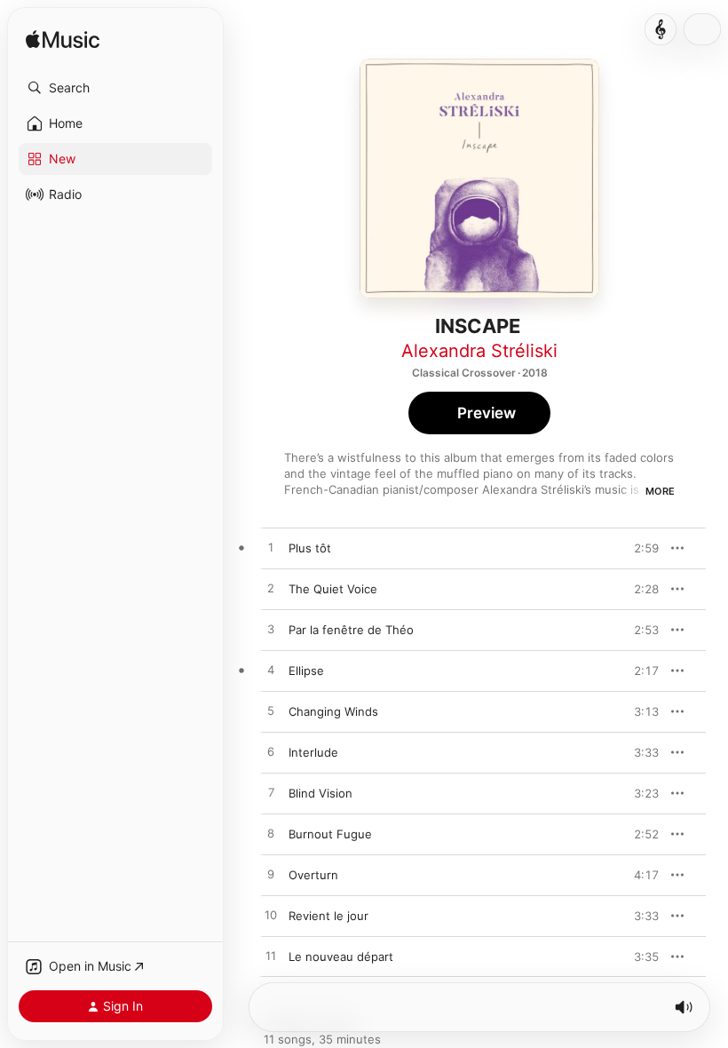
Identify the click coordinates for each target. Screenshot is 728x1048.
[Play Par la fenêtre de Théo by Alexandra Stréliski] (271, 630)
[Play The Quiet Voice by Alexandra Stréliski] (271, 589)
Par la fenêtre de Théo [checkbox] (351, 630)
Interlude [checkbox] (313, 752)
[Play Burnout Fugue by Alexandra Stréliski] (271, 834)
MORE (660, 491)
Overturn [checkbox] (313, 875)
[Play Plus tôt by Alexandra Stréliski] (271, 548)
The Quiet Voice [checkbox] (333, 589)
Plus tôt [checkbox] (310, 548)
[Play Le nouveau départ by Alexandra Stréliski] (271, 957)
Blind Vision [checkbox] (320, 793)
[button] (115, 88)
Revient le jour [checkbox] (328, 916)
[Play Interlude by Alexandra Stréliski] (271, 752)
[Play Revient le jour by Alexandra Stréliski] (271, 916)
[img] (62, 40)
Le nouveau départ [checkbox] (341, 956)
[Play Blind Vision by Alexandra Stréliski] (271, 793)
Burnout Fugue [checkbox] (330, 834)
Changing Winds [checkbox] (333, 711)
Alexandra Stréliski (479, 350)
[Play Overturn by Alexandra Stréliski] (271, 875)
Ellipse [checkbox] (306, 670)
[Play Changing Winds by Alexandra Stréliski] (271, 711)
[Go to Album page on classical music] (661, 29)
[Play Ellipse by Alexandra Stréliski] (271, 671)
